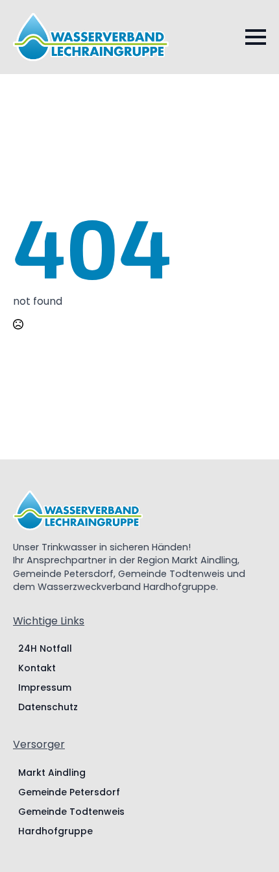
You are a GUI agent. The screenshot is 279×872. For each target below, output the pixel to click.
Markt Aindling (52, 772)
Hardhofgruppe (55, 831)
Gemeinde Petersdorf (69, 792)
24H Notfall (45, 648)
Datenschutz (48, 706)
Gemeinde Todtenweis (71, 811)
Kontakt (37, 667)
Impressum (44, 687)
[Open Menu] (255, 37)
